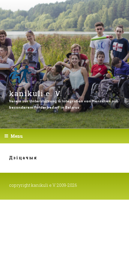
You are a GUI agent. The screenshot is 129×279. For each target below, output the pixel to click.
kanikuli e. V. (35, 93)
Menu (16, 136)
